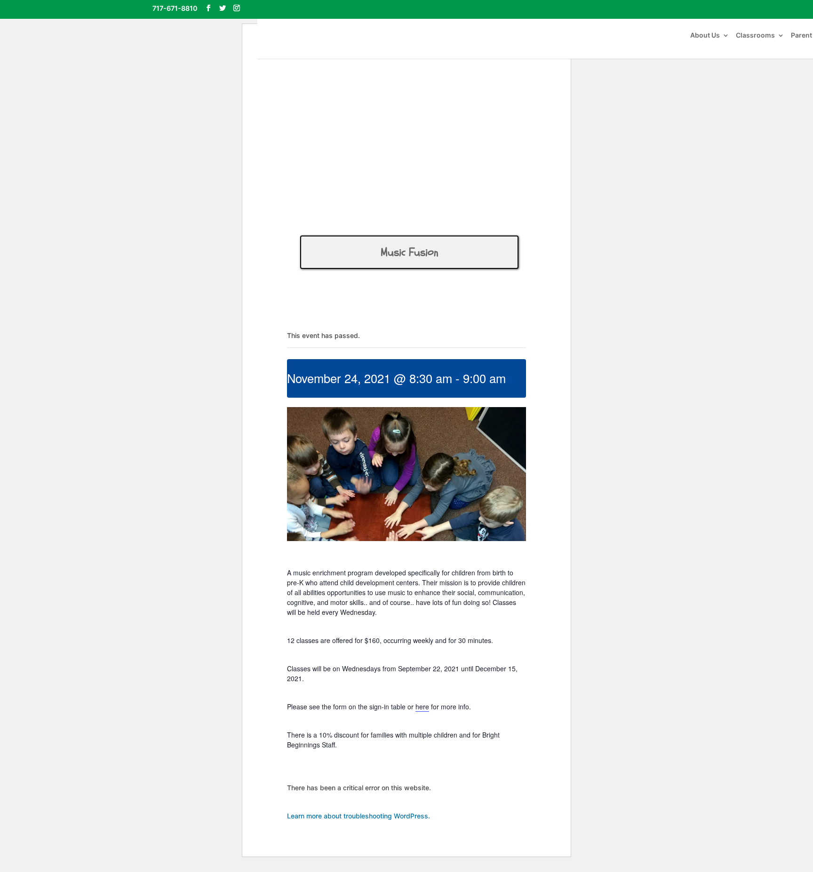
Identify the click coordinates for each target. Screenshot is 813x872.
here (422, 706)
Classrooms (755, 35)
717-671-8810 (175, 8)
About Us (705, 35)
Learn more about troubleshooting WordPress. (358, 816)
